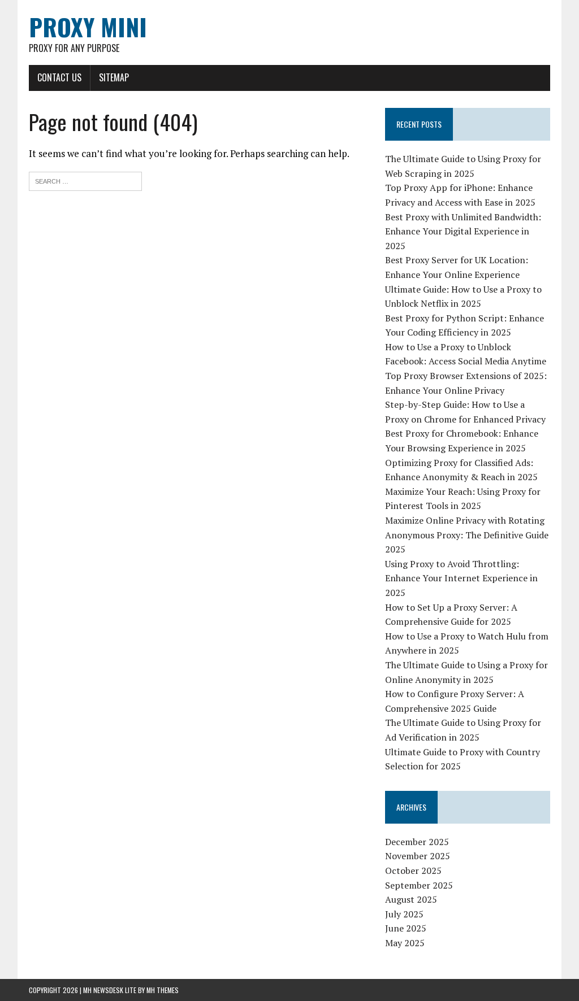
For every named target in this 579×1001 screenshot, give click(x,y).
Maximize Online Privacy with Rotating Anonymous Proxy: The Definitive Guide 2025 (466, 534)
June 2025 (405, 928)
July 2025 (404, 914)
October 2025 (413, 870)
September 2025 (419, 885)
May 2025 (405, 943)
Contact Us (59, 77)
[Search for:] (85, 179)
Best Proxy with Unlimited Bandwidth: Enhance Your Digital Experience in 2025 (463, 231)
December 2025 (417, 841)
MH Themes (162, 990)
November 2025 (417, 856)
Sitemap (114, 77)
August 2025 (411, 899)
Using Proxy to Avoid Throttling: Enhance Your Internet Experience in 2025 (461, 578)
